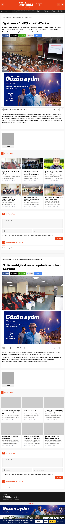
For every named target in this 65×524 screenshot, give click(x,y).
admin (6, 109)
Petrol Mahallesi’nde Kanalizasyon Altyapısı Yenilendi (24, 11)
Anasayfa (4, 17)
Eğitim (9, 17)
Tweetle (15, 35)
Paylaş (7, 35)
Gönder (23, 35)
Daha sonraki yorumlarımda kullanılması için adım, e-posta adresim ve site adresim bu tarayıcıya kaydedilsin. (28, 235)
